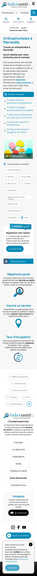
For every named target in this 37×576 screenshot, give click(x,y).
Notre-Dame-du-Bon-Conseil (16, 198)
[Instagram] (13, 527)
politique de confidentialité (16, 560)
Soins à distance (18, 22)
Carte (26, 217)
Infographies (31, 22)
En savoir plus (15, 249)
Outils (18, 463)
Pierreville (12, 190)
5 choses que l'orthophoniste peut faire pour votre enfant (19, 116)
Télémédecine (19, 383)
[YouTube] (24, 527)
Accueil (23, 28)
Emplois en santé (18, 470)
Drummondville (14, 170)
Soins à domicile (19, 390)
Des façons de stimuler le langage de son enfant (18, 130)
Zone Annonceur (18, 478)
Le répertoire (18, 449)
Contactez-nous (18, 485)
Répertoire (6, 22)
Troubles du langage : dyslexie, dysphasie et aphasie (20, 108)
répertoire (20, 79)
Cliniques (13, 397)
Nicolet (11, 176)
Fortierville (12, 217)
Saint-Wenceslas (14, 211)
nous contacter (24, 82)
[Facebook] (18, 527)
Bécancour (12, 183)
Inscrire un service (20, 535)
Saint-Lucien (13, 204)
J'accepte (12, 567)
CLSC (28, 397)
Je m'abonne (21, 512)
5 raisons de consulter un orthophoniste (18, 123)
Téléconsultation (17, 261)
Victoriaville (26, 176)
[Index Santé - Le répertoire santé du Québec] (16, 5)
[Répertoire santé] (29, 404)
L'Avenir (27, 183)
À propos (18, 442)
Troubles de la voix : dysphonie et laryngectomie (19, 101)
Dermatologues (16, 404)
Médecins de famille (20, 377)
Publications (18, 456)
